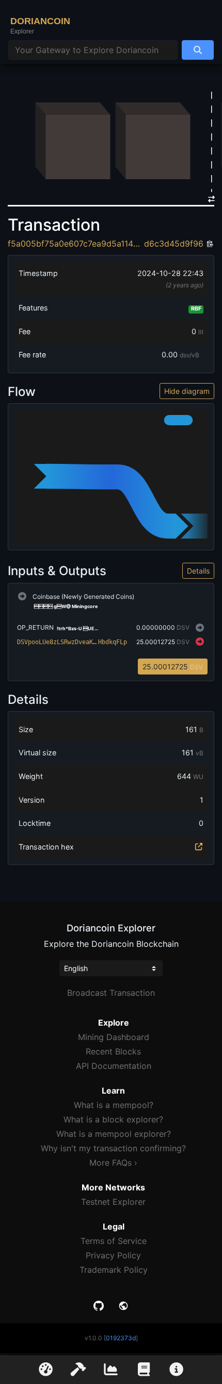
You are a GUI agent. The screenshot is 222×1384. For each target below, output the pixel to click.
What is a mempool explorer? (113, 1134)
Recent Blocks (113, 1051)
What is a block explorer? (113, 1119)
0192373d (121, 1338)
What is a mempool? (113, 1105)
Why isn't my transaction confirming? (113, 1148)
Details (198, 570)
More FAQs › (113, 1162)
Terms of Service (114, 1241)
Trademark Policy (114, 1270)
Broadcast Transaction (111, 993)
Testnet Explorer (113, 1202)
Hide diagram (187, 391)
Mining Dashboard (113, 1037)
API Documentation (113, 1066)
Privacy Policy (113, 1255)
